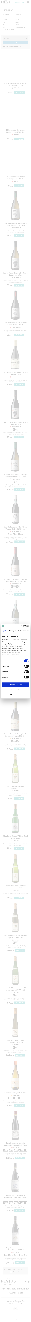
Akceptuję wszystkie (15, 684)
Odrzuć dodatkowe (15, 695)
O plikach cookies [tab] (23, 630)
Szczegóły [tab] (12, 630)
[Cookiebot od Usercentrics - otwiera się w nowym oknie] (22, 626)
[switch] (26, 666)
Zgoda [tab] (4, 630)
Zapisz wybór (15, 690)
